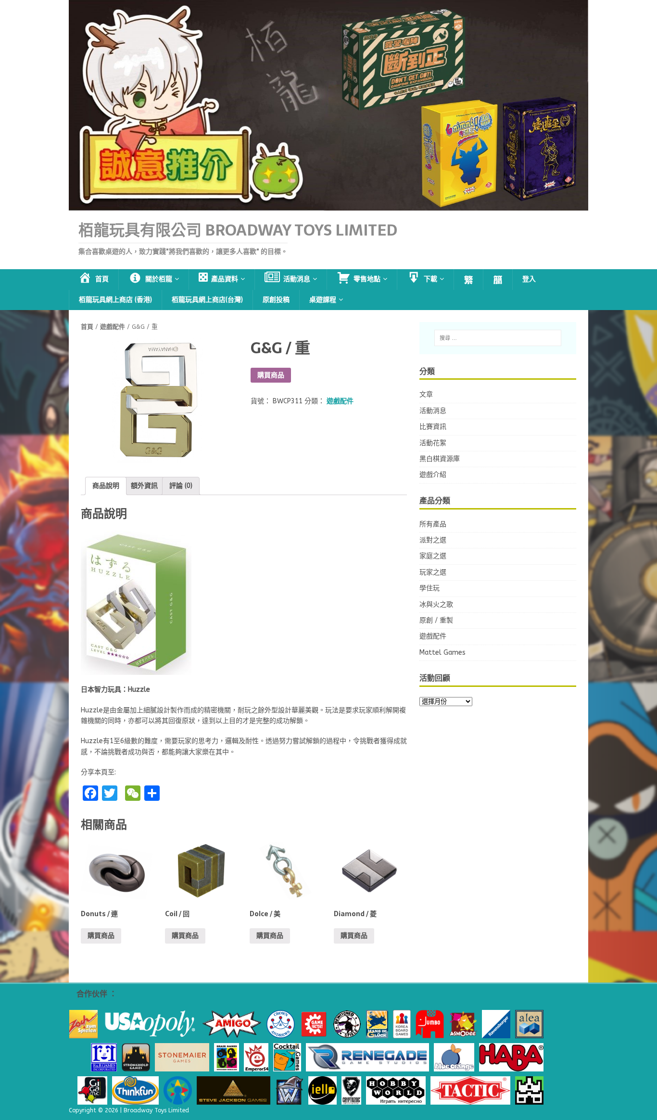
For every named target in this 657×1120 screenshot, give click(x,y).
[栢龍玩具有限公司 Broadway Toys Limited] (328, 205)
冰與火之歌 (436, 604)
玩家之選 (432, 572)
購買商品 (270, 375)
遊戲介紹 (432, 475)
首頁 (87, 326)
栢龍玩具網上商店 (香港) (115, 300)
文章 (426, 394)
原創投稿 (276, 300)
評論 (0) (180, 486)
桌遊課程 (322, 300)
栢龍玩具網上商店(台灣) (207, 300)
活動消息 (432, 411)
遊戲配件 (112, 326)
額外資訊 (144, 486)
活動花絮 (432, 443)
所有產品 (432, 524)
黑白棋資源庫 (439, 459)
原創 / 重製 (436, 620)
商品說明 (105, 486)
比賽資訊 (432, 427)
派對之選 (432, 540)
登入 (529, 279)
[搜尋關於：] (498, 338)
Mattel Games (442, 652)
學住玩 (429, 588)
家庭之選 (432, 556)
